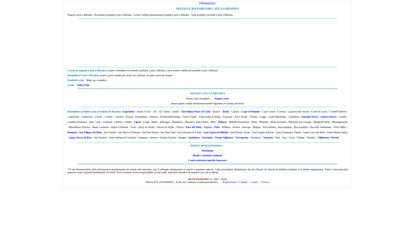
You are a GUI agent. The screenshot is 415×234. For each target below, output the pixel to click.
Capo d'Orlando (251, 111)
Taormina (207, 137)
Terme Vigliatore (224, 137)
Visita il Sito (83, 85)
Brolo (226, 111)
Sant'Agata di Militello (215, 132)
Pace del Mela (193, 127)
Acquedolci (128, 111)
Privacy (265, 182)
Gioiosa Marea (328, 116)
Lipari (137, 122)
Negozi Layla (221, 98)
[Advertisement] (207, 43)
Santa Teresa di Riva (80, 137)
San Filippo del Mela (90, 132)
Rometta (72, 132)
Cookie (254, 182)
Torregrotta (241, 137)
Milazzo (222, 122)
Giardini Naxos (309, 116)
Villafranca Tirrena (328, 137)
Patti (216, 127)
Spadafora (194, 137)
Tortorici (268, 137)
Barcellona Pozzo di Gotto (196, 111)
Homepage (207, 150)
